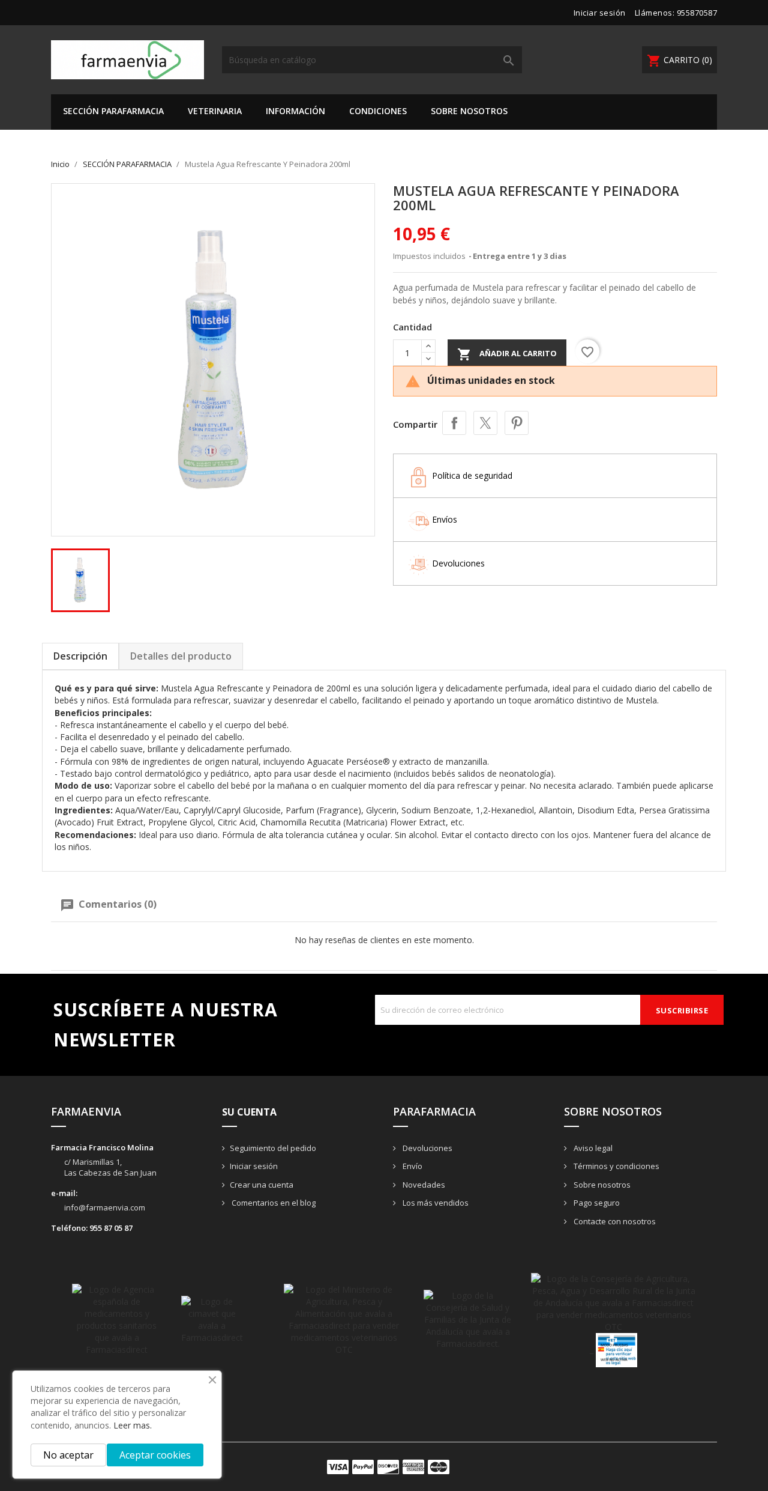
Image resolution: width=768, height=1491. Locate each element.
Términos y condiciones (615, 1166)
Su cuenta (249, 1112)
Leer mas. (132, 1425)
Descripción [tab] (80, 656)
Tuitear (485, 423)
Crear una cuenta (261, 1184)
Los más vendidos (435, 1202)
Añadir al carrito (507, 354)
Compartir (454, 423)
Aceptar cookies (155, 1455)
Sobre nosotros (469, 111)
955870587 (697, 12)
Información (295, 111)
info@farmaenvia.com (104, 1207)
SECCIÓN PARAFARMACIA (113, 111)
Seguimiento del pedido (273, 1148)
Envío (411, 1166)
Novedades (423, 1184)
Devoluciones (426, 1148)
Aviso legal (592, 1148)
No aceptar (68, 1455)
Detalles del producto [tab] (181, 656)
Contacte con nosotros (614, 1221)
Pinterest (517, 423)
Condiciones (378, 111)
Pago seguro (596, 1202)
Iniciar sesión (254, 1166)
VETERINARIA (215, 111)
